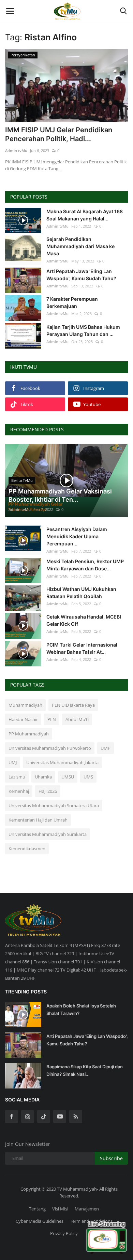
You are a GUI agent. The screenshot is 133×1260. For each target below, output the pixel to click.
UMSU (67, 777)
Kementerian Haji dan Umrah (38, 820)
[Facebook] (11, 1116)
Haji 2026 (48, 791)
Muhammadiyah (25, 705)
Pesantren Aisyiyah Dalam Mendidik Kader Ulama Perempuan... (76, 536)
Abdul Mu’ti (77, 719)
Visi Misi (60, 1209)
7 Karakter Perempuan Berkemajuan (72, 302)
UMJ (13, 762)
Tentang (37, 1209)
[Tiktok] (43, 1116)
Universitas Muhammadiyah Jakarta (62, 762)
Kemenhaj (19, 791)
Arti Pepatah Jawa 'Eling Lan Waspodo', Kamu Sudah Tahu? (81, 274)
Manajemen (87, 1209)
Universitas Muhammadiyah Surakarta (48, 834)
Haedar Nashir (23, 719)
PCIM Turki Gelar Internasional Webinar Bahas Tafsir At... (81, 648)
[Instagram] (27, 1116)
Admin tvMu (16, 150)
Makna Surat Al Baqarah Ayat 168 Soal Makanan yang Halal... (84, 214)
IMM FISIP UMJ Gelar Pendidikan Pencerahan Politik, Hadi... (58, 134)
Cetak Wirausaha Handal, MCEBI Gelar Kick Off (83, 620)
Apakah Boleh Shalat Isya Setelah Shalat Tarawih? (81, 1009)
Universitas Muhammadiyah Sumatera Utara (54, 805)
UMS (88, 777)
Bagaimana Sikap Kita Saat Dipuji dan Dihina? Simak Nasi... (84, 1070)
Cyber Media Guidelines (39, 1221)
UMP (105, 748)
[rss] (75, 1116)
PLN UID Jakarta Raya (73, 705)
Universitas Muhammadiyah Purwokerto (50, 748)
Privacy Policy (64, 1233)
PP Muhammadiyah (29, 734)
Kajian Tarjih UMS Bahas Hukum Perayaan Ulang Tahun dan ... (83, 330)
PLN (51, 719)
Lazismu (17, 777)
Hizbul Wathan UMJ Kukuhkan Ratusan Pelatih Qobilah (81, 592)
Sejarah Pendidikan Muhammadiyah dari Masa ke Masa (80, 246)
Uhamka (43, 777)
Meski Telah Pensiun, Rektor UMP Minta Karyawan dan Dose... (85, 564)
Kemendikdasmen (27, 848)
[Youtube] (59, 1116)
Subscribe (111, 1158)
